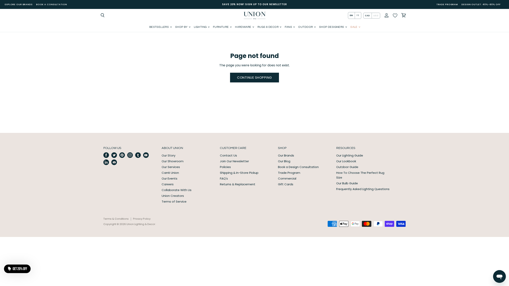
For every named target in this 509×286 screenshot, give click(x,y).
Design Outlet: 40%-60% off (481, 4)
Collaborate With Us (176, 190)
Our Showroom (173, 161)
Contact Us (228, 155)
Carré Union (170, 173)
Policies (225, 167)
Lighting (200, 27)
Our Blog (284, 161)
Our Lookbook (346, 161)
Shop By (181, 27)
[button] (17, 268)
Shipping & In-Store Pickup (239, 173)
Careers (168, 184)
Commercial (287, 178)
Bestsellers (159, 27)
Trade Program (447, 4)
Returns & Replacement (237, 184)
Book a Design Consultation (298, 167)
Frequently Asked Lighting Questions (363, 189)
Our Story (168, 155)
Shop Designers (332, 27)
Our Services (171, 167)
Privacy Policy (142, 219)
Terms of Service (174, 201)
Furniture (221, 27)
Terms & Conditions (116, 219)
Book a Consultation (51, 4)
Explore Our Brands (19, 4)
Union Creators (173, 196)
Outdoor (305, 27)
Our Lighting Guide (349, 155)
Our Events (169, 178)
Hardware (243, 27)
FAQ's (224, 178)
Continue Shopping (254, 77)
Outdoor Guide (347, 167)
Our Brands (286, 155)
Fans (289, 27)
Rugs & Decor (268, 27)
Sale (354, 27)
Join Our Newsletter (234, 161)
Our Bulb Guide (347, 183)
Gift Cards (285, 184)
